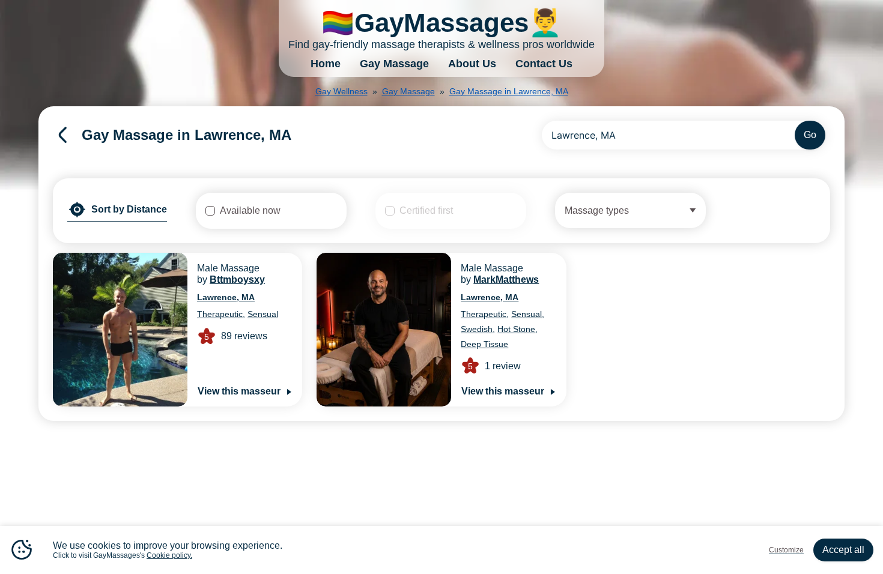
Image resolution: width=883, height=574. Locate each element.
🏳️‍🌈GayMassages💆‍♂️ (441, 23)
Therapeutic (220, 314)
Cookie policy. (169, 555)
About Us (472, 64)
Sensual (262, 314)
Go (810, 135)
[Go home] (62, 135)
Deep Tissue (484, 344)
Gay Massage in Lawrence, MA (508, 91)
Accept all (843, 550)
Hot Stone (516, 329)
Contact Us (543, 64)
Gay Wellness (341, 91)
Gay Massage (394, 64)
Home (326, 64)
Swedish (477, 329)
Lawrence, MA (226, 297)
